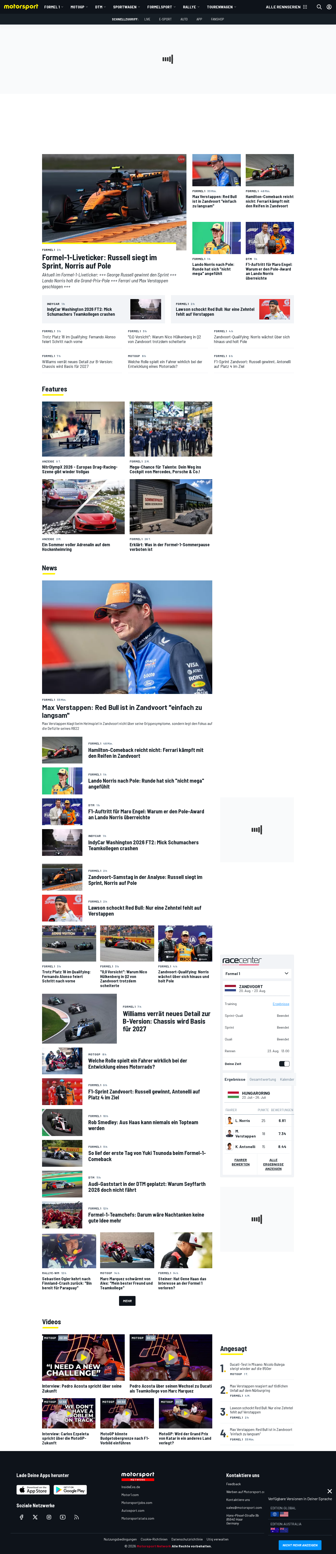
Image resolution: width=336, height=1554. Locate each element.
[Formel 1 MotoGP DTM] (257, 973)
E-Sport (165, 19)
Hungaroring (256, 1092)
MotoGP (77, 6)
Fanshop (217, 19)
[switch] (283, 1063)
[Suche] (319, 7)
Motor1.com (130, 1495)
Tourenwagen (220, 6)
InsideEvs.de (131, 1487)
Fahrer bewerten (241, 1161)
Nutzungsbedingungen (120, 1539)
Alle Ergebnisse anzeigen (273, 1163)
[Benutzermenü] (329, 7)
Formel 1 (52, 6)
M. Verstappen (245, 1133)
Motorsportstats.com (138, 1518)
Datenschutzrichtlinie (187, 1539)
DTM (98, 6)
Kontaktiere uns (238, 1499)
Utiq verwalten (218, 1539)
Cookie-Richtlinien (154, 1539)
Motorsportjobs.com (137, 1502)
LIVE (147, 19)
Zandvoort (251, 986)
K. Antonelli (245, 1146)
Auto (184, 19)
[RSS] (76, 1517)
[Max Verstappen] (229, 1133)
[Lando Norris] (229, 1120)
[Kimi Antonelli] (229, 1146)
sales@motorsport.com (244, 1507)
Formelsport (159, 6)
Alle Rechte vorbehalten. (192, 1546)
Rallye (189, 6)
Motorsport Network (154, 1546)
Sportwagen (125, 6)
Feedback (233, 1484)
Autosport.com (133, 1510)
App (199, 19)
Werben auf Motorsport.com (247, 1492)
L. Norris (242, 1120)
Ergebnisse (281, 1003)
